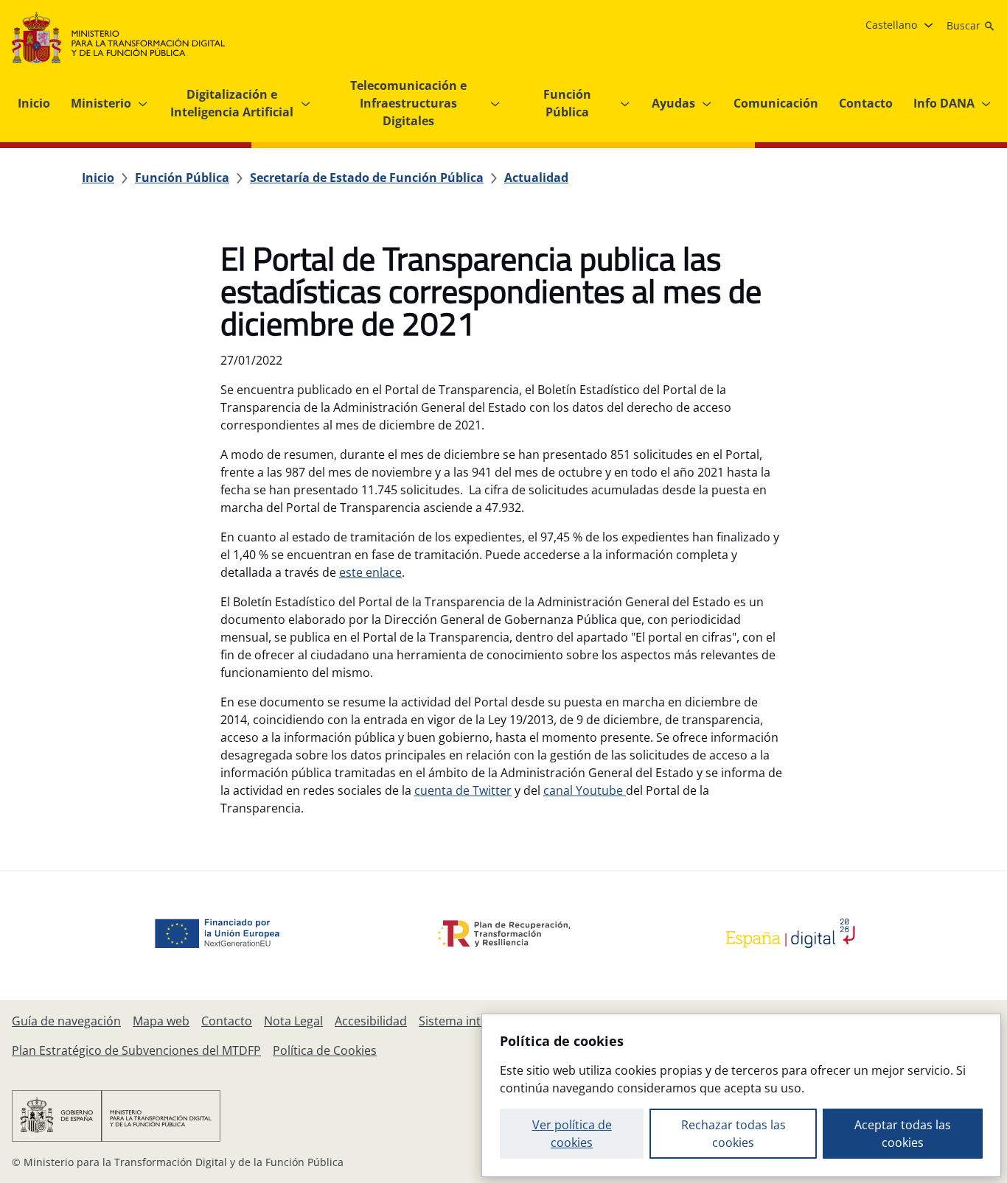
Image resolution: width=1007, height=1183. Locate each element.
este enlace (370, 572)
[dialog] (741, 1095)
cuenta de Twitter (463, 790)
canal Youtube (584, 790)
